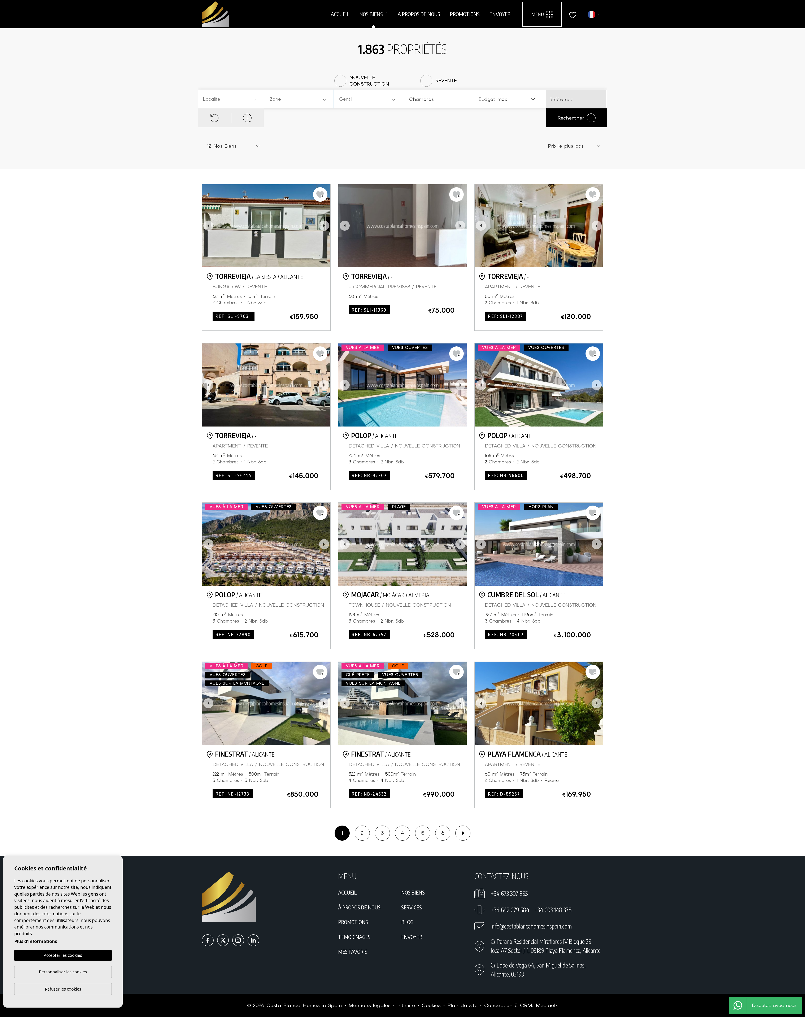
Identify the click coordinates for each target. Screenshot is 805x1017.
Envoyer (500, 14)
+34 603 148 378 (553, 909)
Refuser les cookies (63, 989)
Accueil (340, 14)
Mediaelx (547, 1005)
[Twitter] (223, 940)
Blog (407, 922)
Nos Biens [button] (371, 14)
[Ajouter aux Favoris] (320, 194)
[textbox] (232, 99)
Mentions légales (370, 1005)
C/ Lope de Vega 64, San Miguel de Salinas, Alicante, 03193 (538, 969)
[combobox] (230, 99)
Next (324, 225)
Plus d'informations (35, 941)
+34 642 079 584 (510, 909)
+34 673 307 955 (509, 893)
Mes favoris (352, 951)
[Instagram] (238, 940)
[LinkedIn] (253, 940)
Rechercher (571, 118)
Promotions (465, 14)
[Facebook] (208, 940)
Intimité (406, 1005)
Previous (208, 225)
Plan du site (462, 1005)
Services (411, 907)
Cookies (431, 1005)
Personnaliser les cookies (63, 972)
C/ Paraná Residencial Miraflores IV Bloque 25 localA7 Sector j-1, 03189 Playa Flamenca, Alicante (546, 946)
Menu (537, 14)
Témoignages (354, 937)
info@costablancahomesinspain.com (531, 926)
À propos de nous (419, 14)
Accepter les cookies (63, 955)
